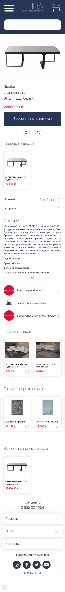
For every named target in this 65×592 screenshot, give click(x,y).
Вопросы (10, 208)
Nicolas (10, 86)
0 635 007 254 (32, 507)
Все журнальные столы (31, 303)
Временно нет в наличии (32, 118)
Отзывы (9, 199)
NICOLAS (54, 226)
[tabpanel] (32, 57)
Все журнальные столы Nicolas (36, 316)
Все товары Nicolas (29, 291)
